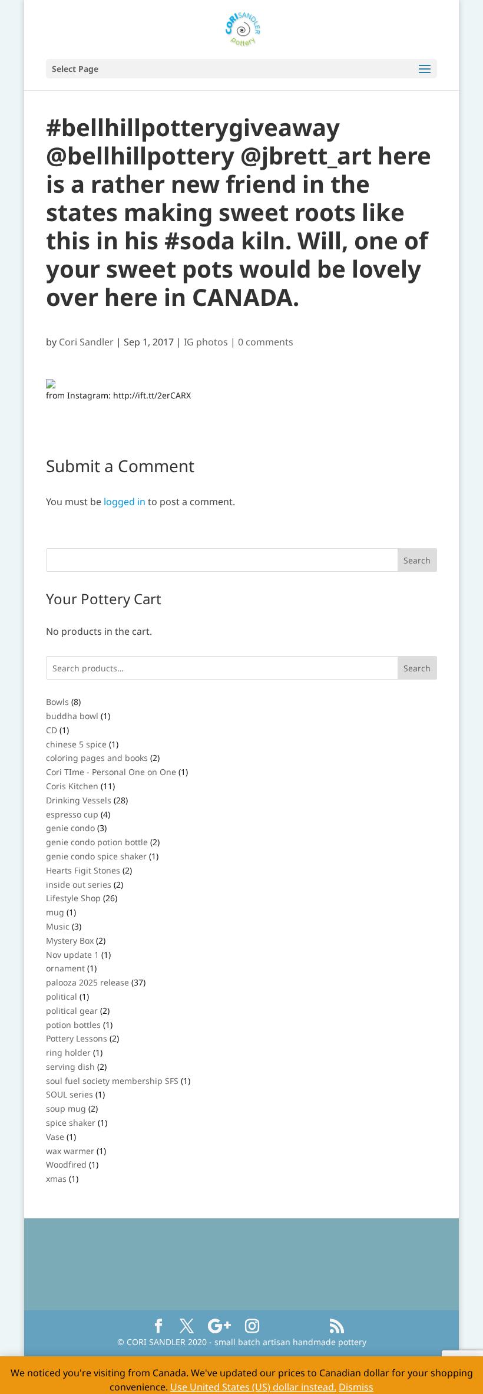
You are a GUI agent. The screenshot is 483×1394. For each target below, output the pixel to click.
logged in (124, 501)
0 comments (265, 341)
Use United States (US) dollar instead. (253, 1386)
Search (417, 668)
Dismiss (356, 1386)
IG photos (206, 341)
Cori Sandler (86, 341)
